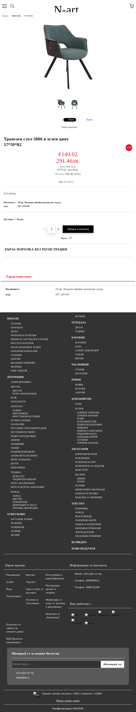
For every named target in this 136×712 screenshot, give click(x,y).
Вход (9, 589)
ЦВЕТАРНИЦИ (20, 413)
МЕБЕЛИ (16, 16)
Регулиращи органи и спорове (53, 589)
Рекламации (13, 575)
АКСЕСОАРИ (80, 449)
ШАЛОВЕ (80, 474)
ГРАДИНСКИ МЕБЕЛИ (24, 479)
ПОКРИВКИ (81, 508)
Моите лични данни (68, 700)
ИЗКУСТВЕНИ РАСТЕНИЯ (26, 416)
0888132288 (92, 587)
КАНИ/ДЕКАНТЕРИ (87, 437)
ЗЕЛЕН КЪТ (17, 406)
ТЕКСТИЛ (78, 503)
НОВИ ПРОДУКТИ (83, 548)
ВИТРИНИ (16, 367)
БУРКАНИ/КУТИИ (87, 421)
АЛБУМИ (80, 392)
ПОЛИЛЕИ (16, 523)
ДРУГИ (14, 463)
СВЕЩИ (15, 448)
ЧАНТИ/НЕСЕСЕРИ (85, 462)
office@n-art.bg (92, 574)
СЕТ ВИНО (82, 440)
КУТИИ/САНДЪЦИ (20, 420)
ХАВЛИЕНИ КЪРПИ (85, 520)
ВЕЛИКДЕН (79, 542)
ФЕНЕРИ (15, 440)
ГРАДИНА (16, 472)
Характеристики (18, 276)
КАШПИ (17, 410)
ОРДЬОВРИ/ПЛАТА (87, 434)
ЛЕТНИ (80, 481)
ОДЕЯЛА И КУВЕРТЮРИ (88, 524)
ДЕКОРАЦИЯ (15, 377)
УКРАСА (17, 496)
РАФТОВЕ (16, 359)
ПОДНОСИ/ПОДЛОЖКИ (23, 436)
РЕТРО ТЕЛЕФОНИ (21, 459)
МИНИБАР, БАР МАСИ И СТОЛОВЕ (30, 339)
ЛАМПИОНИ (17, 527)
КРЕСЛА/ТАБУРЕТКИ (22, 343)
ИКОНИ (79, 358)
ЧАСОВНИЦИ (80, 364)
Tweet (89, 119)
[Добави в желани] (127, 218)
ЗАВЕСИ (79, 512)
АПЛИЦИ (16, 531)
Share (71, 120)
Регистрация (13, 596)
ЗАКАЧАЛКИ (17, 424)
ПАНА (78, 346)
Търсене (30, 582)
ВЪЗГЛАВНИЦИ (83, 516)
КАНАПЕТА (17, 327)
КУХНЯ (79, 408)
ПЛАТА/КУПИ (18, 401)
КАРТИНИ (78, 337)
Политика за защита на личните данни (15, 628)
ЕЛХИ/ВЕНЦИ (20, 502)
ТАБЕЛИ (79, 354)
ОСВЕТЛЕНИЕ (16, 514)
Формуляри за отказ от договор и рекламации (55, 603)
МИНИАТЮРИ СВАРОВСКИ (90, 489)
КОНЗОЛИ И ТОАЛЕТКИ (23, 335)
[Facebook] (74, 594)
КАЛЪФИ (80, 485)
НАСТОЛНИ (81, 373)
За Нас (10, 582)
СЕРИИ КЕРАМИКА (21, 382)
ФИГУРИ (15, 387)
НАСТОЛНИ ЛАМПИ (21, 519)
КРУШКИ (80, 316)
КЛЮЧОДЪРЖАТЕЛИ (86, 454)
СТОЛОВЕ (28, 16)
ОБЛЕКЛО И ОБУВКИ (86, 493)
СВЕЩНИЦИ (17, 444)
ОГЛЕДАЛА (79, 322)
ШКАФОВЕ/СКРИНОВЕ (23, 363)
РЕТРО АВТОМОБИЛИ (24, 394)
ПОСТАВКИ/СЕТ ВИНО (23, 432)
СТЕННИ (79, 331)
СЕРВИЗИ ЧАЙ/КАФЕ (88, 412)
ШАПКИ (15, 535)
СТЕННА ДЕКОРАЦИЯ (87, 350)
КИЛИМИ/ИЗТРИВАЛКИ (88, 528)
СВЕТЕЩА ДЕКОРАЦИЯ (25, 508)
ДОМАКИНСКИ (82, 399)
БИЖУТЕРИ (81, 470)
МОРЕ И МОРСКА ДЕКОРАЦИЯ (27, 487)
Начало (5, 16)
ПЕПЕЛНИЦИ (18, 467)
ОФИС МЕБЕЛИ (19, 370)
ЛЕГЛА (14, 331)
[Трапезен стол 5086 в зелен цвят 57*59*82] (68, 93)
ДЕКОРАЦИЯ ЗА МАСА (25, 505)
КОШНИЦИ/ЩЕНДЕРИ (23, 452)
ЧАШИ (80, 418)
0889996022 (92, 580)
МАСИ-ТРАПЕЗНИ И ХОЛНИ (26, 347)
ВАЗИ (14, 397)
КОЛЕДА (15, 492)
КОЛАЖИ (80, 388)
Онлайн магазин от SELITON (68, 708)
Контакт (30, 575)
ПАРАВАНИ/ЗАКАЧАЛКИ (24, 351)
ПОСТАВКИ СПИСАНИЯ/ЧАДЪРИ (29, 428)
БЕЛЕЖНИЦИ (82, 458)
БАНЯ (78, 404)
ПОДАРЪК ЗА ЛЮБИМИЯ (88, 497)
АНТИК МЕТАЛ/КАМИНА (24, 455)
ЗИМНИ (81, 478)
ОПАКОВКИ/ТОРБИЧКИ (88, 536)
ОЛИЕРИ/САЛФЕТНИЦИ (89, 431)
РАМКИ (76, 379)
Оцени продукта (69, 127)
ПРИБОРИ (82, 428)
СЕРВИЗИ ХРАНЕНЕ (87, 415)
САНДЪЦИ (16, 355)
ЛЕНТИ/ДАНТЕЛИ (84, 532)
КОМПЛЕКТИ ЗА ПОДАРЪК (89, 466)
